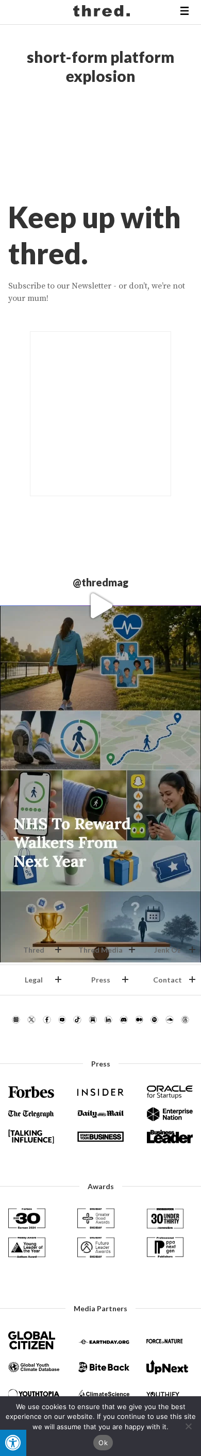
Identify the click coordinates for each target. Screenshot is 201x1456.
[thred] (102, 12)
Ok (103, 1442)
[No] (188, 1426)
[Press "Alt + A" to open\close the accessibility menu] (13, 1443)
